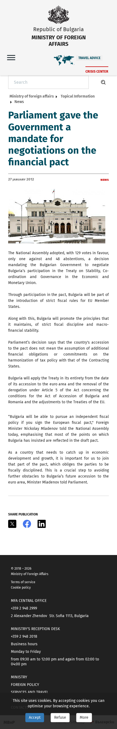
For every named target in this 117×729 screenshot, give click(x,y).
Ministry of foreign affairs (32, 96)
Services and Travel (29, 692)
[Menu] (11, 57)
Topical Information (78, 96)
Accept (35, 717)
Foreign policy (25, 684)
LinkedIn (42, 524)
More (84, 717)
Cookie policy (21, 587)
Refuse (60, 717)
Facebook (27, 524)
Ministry (19, 677)
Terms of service (23, 582)
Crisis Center (96, 71)
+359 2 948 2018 (24, 636)
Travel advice (89, 58)
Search (103, 82)
